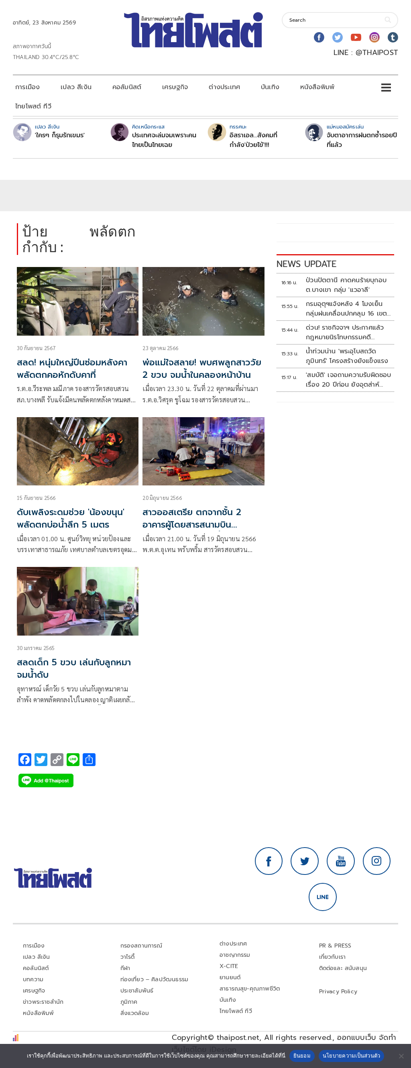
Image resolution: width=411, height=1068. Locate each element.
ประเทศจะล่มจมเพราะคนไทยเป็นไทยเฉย (164, 140)
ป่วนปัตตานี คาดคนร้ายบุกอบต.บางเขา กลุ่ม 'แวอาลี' (346, 285)
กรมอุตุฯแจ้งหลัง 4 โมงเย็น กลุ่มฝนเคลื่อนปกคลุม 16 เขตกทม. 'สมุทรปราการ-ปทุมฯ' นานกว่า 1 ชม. (348, 308)
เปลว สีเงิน (76, 87)
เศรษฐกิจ (175, 87)
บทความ (33, 979)
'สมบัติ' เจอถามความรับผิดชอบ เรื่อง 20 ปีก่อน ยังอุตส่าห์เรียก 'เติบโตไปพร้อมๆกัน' (348, 379)
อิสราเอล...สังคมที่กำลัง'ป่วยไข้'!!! (253, 140)
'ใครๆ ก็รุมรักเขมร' (60, 135)
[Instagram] (374, 37)
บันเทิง (270, 87)
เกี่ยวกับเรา (332, 957)
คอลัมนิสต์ (126, 87)
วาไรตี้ (127, 957)
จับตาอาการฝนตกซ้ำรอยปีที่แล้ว (362, 140)
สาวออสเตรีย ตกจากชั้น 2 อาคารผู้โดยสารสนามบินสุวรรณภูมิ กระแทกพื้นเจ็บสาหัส (202, 524)
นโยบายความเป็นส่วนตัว (351, 1055)
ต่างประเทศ (224, 87)
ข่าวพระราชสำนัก (43, 1002)
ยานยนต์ (230, 977)
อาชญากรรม (235, 955)
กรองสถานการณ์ (141, 946)
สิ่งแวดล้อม (134, 1013)
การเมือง (27, 87)
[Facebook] (319, 37)
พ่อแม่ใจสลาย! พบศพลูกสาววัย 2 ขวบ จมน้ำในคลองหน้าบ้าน (201, 368)
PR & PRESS (335, 946)
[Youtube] (356, 37)
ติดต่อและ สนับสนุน (343, 968)
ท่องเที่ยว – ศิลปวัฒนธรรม (154, 979)
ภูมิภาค (129, 1002)
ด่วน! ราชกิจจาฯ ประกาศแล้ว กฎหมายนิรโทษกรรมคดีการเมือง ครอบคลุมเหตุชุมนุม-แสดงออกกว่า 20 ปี (348, 332)
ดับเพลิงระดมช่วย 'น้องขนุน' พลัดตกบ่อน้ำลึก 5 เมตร (70, 518)
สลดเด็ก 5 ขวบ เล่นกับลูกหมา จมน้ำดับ (74, 668)
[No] (401, 1056)
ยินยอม (302, 1055)
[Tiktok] (393, 37)
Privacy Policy (338, 991)
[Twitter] (337, 37)
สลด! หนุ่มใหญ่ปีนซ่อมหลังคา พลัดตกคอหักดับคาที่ (72, 368)
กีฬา (125, 968)
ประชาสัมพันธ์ (137, 990)
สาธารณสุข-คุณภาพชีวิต (250, 988)
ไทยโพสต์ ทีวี (33, 106)
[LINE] (322, 897)
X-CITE (229, 966)
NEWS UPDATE (307, 264)
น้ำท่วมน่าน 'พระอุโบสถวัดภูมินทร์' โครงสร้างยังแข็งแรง (347, 356)
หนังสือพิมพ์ (317, 87)
